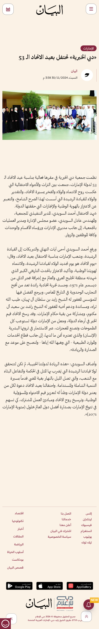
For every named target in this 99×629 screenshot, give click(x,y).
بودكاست (18, 559)
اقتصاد (19, 513)
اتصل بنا (66, 513)
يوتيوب (87, 536)
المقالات (18, 536)
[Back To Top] (86, 616)
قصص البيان (15, 567)
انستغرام (86, 531)
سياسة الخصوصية (59, 536)
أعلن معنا (65, 525)
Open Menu (91, 9)
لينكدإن (87, 519)
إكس (89, 513)
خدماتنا (66, 519)
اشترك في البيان (60, 531)
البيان (74, 71)
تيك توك (86, 542)
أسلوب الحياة (15, 552)
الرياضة (19, 544)
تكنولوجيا (18, 521)
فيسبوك (86, 525)
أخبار (21, 529)
